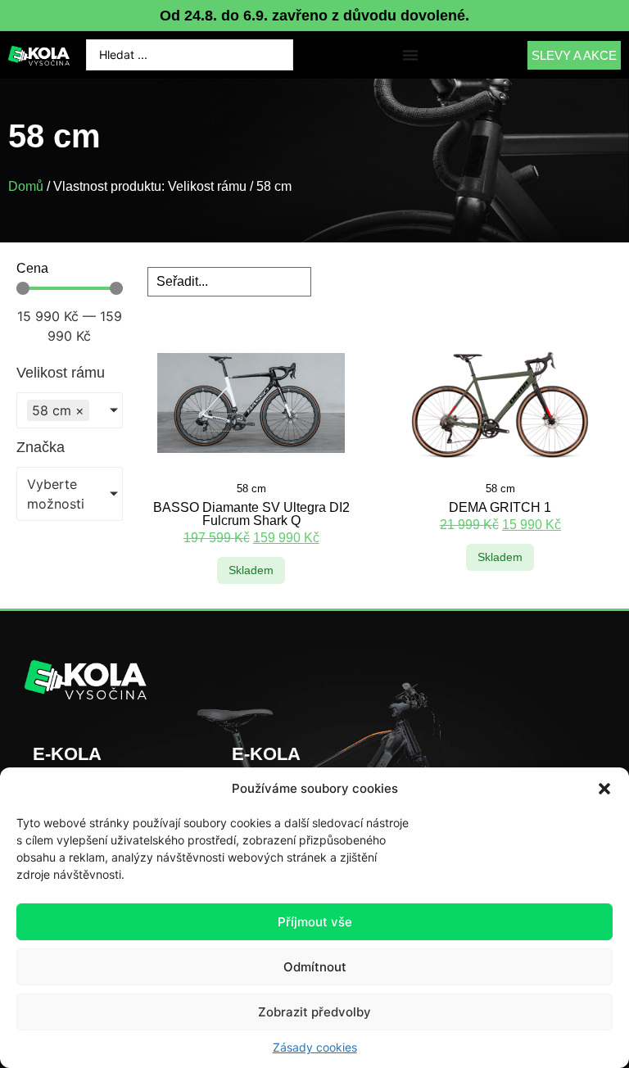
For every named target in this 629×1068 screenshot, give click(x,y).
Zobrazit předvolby (314, 1012)
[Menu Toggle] (410, 55)
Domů (25, 186)
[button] (604, 789)
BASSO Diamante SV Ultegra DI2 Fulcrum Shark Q (251, 513)
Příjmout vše (315, 922)
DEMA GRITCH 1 (500, 507)
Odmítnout (314, 967)
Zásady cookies (315, 1047)
